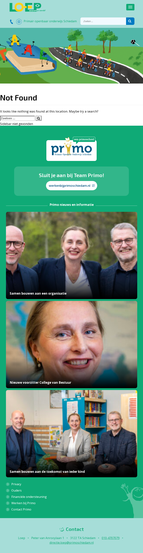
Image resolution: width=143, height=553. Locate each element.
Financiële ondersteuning (29, 497)
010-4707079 (111, 538)
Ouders (16, 490)
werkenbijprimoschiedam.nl (69, 185)
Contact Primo (21, 509)
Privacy (16, 484)
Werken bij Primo (23, 503)
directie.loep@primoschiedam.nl (72, 543)
